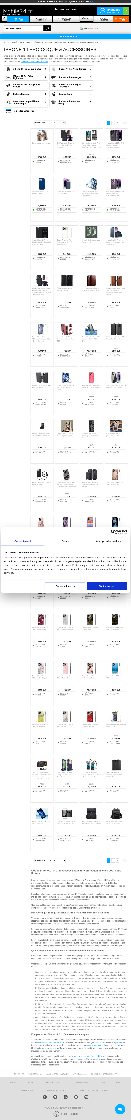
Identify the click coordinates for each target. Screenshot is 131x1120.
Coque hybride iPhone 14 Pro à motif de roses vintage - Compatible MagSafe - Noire (66, 484)
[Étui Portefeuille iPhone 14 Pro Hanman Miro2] (42, 382)
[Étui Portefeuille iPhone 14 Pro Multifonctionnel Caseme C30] (67, 334)
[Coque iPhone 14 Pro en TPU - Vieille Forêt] (116, 479)
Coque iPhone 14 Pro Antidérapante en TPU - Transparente (65, 242)
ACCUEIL (13, 1083)
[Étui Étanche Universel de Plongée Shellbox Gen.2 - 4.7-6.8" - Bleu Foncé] (67, 770)
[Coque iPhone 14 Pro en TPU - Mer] (116, 673)
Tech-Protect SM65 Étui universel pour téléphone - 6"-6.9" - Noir (114, 775)
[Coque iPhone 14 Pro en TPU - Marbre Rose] (67, 673)
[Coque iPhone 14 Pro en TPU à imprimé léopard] (67, 431)
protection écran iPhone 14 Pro (34, 61)
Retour (8, 42)
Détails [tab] (65, 541)
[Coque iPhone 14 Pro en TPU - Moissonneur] (42, 721)
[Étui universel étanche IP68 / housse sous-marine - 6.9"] (67, 818)
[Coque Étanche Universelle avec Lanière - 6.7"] (42, 818)
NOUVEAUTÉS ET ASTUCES (58, 1090)
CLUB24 (102, 1083)
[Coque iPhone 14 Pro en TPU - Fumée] (91, 624)
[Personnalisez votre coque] (42, 140)
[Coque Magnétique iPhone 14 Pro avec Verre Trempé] (116, 382)
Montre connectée (103, 19)
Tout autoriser (107, 586)
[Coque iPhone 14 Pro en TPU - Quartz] (67, 721)
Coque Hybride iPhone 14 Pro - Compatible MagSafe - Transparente (91, 194)
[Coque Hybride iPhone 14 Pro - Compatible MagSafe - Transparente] (91, 188)
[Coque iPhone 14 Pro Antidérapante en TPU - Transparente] (67, 237)
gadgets (118, 1042)
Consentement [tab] (22, 541)
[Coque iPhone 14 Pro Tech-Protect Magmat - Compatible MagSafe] (116, 140)
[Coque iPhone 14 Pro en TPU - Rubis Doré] (91, 721)
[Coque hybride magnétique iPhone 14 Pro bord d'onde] (91, 382)
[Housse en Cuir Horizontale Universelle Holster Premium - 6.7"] (91, 818)
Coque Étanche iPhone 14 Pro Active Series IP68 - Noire (90, 339)
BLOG (118, 1083)
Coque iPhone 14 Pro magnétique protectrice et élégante (90, 436)
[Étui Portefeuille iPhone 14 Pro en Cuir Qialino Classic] (91, 285)
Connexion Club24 (67, 9)
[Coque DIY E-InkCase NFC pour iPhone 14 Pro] (116, 431)
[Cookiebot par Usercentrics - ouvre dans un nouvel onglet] (113, 532)
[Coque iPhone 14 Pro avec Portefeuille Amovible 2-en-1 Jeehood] (91, 479)
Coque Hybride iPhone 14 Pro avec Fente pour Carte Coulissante (115, 242)
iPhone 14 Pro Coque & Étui (27, 69)
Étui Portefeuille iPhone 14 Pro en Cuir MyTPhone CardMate (65, 145)
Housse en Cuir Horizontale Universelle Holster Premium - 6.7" (91, 823)
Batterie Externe (21, 94)
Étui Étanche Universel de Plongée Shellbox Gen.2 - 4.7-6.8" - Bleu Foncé (65, 775)
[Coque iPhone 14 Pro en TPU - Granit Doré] (116, 624)
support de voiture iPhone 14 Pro (88, 1056)
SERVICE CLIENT (53, 1083)
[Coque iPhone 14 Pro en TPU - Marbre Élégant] (42, 673)
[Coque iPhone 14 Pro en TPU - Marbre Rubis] (91, 673)
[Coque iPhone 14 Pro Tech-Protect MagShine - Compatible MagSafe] (116, 188)
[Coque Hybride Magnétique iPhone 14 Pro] (91, 237)
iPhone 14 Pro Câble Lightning (23, 77)
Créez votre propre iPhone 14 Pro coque (26, 102)
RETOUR (31, 1083)
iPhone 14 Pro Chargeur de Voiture (26, 85)
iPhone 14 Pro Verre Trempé (72, 69)
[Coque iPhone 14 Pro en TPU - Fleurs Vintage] (42, 624)
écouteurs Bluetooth (97, 1045)
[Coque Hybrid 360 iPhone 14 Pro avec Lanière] (42, 479)
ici (91, 1)
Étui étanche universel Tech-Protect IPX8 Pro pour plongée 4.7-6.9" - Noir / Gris (91, 145)
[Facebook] (45, 1097)
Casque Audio (65, 94)
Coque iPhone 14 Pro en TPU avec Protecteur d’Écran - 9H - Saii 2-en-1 (42, 339)
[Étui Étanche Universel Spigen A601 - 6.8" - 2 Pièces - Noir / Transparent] (91, 770)
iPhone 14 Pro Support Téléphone (69, 85)
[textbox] (27, 28)
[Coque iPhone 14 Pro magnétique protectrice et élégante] (91, 431)
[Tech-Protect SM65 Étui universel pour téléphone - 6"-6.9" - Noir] (116, 770)
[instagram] (86, 1097)
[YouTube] (76, 1097)
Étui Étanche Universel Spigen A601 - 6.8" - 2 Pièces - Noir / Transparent (91, 775)
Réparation (86, 18)
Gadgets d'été (123, 19)
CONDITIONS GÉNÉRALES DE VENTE (95, 1090)
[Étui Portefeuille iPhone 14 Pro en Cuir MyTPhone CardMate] (67, 140)
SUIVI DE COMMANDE (79, 1083)
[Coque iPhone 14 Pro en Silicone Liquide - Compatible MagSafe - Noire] (42, 237)
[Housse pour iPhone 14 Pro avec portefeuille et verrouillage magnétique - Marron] (116, 285)
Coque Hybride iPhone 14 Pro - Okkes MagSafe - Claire (65, 387)
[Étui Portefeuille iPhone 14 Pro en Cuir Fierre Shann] (116, 334)
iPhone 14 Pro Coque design (69, 102)
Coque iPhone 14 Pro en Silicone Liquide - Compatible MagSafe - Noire (41, 242)
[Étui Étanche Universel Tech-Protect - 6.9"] (116, 721)
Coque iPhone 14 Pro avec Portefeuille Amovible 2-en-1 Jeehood (91, 484)
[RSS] (66, 1097)
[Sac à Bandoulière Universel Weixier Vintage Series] (116, 818)
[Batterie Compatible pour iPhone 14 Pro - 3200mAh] (42, 431)
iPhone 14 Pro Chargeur (70, 77)
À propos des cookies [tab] (108, 541)
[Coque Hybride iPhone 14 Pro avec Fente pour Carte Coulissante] (116, 237)
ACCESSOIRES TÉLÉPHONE (41, 19)
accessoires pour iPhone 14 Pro (51, 1042)
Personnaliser (63, 586)
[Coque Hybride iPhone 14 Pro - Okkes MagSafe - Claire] (67, 382)
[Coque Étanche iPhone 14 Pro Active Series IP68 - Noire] (91, 334)
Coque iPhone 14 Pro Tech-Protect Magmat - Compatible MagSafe (115, 145)
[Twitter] (55, 1097)
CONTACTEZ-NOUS (28, 1090)
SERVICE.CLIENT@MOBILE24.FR (104, 1074)
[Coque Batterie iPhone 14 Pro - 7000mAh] (67, 188)
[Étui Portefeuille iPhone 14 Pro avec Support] (67, 285)
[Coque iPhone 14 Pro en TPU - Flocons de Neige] (67, 624)
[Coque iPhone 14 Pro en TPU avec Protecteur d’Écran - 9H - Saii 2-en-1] (42, 334)
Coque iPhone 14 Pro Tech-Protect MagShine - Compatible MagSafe (115, 194)
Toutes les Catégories (23, 111)
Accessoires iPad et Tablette (66, 19)
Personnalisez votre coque (41, 143)
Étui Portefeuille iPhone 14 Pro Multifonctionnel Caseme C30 (66, 339)
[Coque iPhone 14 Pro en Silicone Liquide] (42, 188)
